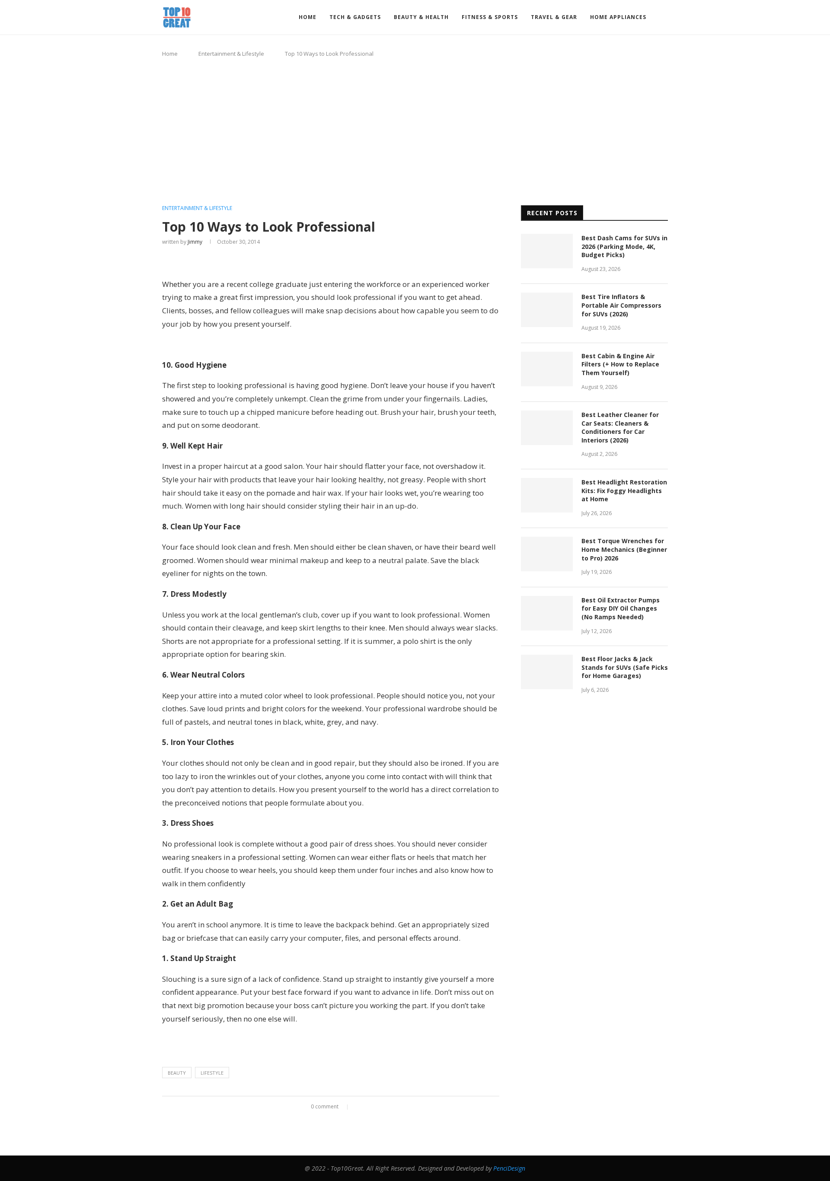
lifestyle (212, 1073)
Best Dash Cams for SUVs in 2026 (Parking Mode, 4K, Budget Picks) (624, 246)
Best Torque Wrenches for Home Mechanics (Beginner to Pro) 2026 (624, 549)
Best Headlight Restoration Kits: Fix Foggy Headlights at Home (624, 490)
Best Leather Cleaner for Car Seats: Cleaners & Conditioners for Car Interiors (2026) (620, 427)
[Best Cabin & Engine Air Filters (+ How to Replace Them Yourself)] (547, 369)
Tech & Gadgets (355, 17)
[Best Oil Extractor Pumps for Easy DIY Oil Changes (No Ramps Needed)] (547, 613)
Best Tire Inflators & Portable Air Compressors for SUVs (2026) (621, 305)
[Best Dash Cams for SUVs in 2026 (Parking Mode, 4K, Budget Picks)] (547, 251)
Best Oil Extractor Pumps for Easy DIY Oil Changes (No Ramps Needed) (620, 608)
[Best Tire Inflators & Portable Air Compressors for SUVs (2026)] (547, 310)
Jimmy (195, 241)
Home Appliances (618, 17)
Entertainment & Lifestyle (231, 53)
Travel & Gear (554, 17)
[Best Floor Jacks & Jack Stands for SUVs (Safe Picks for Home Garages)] (547, 672)
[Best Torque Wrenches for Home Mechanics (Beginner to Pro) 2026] (547, 554)
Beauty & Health (421, 17)
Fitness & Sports (490, 17)
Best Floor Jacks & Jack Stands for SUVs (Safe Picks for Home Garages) (624, 667)
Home (307, 17)
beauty (177, 1073)
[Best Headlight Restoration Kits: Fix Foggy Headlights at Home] (547, 495)
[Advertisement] (415, 131)
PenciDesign (509, 1168)
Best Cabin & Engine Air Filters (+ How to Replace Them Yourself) (620, 364)
